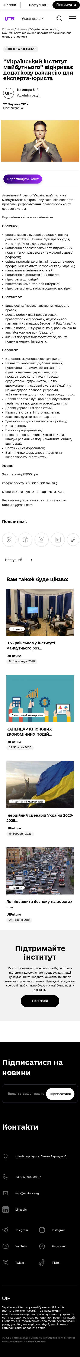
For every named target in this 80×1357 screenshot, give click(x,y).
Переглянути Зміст (23, 179)
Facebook (58, 1246)
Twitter (19, 1262)
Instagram (58, 1230)
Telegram (21, 1230)
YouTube (21, 1246)
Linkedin (21, 1209)
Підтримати (66, 5)
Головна (8, 29)
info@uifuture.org (27, 1193)
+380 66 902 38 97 (28, 1177)
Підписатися (60, 1094)
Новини (10, 5)
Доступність (38, 5)
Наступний (13, 560)
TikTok (56, 1262)
